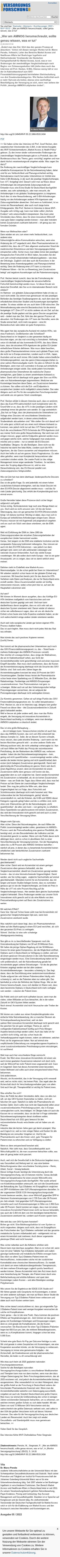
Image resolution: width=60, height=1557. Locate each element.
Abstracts (27, 26)
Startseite (17, 26)
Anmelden (52, 3)
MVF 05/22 (5, 28)
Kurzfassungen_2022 (43, 26)
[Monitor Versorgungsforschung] (16, 7)
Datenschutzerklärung (23, 1552)
